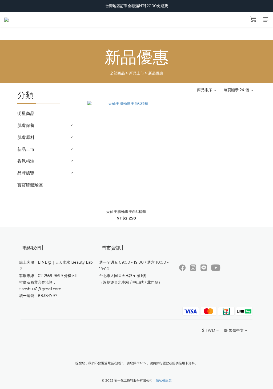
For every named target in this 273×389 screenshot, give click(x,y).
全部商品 (117, 73)
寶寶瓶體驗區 (30, 185)
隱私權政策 (164, 380)
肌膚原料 (25, 137)
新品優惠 (155, 73)
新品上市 (136, 73)
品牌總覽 (25, 173)
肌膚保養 (25, 125)
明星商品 (25, 113)
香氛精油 (25, 161)
